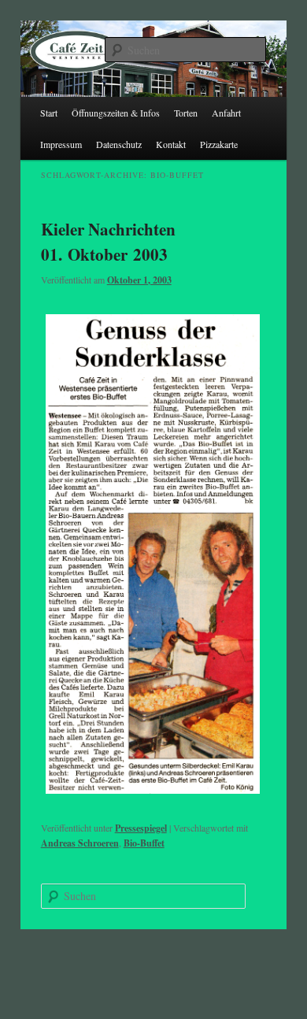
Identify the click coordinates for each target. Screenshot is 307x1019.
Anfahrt (226, 112)
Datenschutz (119, 144)
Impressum (61, 144)
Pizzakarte (219, 144)
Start (48, 112)
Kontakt (171, 144)
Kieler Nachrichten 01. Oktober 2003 (108, 241)
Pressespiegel (141, 828)
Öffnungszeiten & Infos (116, 112)
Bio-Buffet (144, 843)
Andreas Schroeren (80, 843)
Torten (186, 112)
